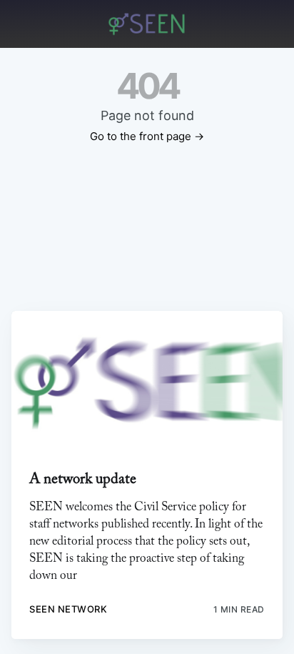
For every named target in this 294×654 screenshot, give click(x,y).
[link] (146, 382)
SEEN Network (68, 609)
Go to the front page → (147, 136)
